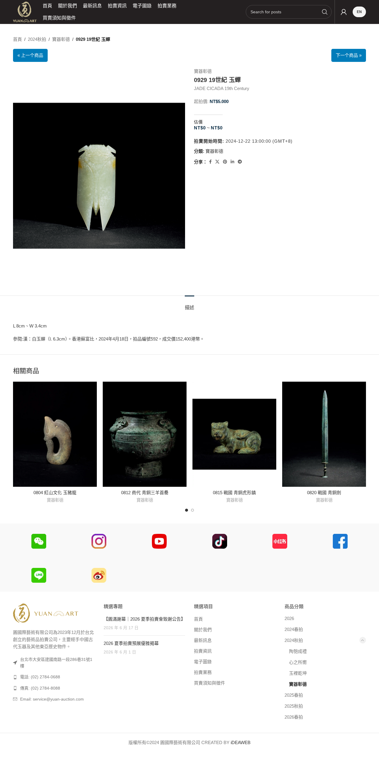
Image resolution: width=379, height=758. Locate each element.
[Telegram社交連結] (240, 162)
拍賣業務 (203, 672)
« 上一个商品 (30, 55)
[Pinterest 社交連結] (225, 162)
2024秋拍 (37, 39)
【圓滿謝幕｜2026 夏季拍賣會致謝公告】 (144, 619)
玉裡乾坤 (298, 673)
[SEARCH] (325, 12)
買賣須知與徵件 (209, 682)
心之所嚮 (298, 662)
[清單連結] (54, 677)
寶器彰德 (61, 39)
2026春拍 (294, 717)
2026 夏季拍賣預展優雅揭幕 (131, 643)
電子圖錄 (203, 661)
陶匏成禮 (298, 651)
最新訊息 (203, 640)
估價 (198, 122)
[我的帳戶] (344, 12)
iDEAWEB (240, 742)
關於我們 (203, 629)
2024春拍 (294, 629)
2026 (289, 618)
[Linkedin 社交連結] (232, 162)
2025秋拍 (294, 706)
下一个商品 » (349, 55)
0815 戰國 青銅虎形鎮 (234, 492)
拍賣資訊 (203, 650)
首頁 (17, 39)
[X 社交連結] (217, 162)
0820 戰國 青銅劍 (324, 492)
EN (359, 12)
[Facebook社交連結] (210, 162)
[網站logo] (25, 11)
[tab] (189, 305)
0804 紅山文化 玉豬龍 (54, 492)
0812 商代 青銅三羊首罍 (144, 492)
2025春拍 (294, 695)
